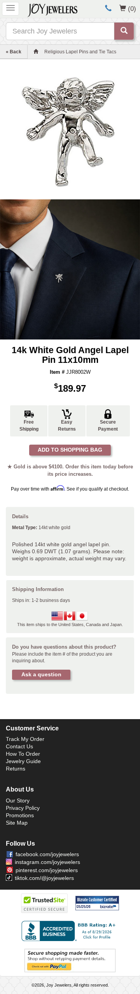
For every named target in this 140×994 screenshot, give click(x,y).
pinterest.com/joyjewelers (47, 870)
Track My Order (25, 739)
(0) (132, 8)
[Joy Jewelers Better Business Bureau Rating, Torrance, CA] (70, 931)
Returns (15, 768)
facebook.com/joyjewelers (47, 854)
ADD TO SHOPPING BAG (70, 450)
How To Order (23, 754)
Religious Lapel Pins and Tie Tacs (80, 52)
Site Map (17, 823)
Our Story (18, 800)
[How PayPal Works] (70, 960)
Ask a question (41, 674)
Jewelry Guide (23, 761)
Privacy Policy (23, 808)
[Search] (124, 31)
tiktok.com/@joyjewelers (44, 878)
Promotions (20, 815)
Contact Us (19, 746)
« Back (13, 52)
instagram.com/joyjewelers (47, 862)
